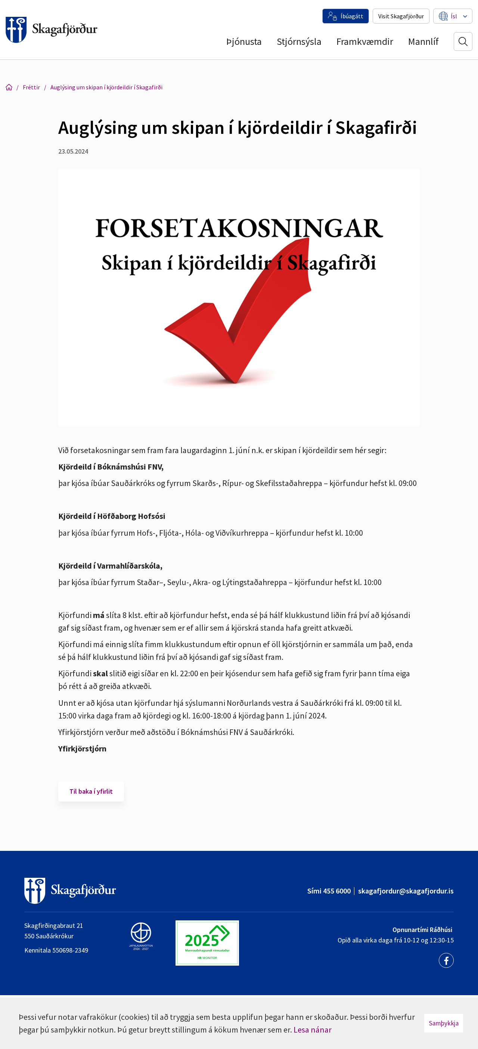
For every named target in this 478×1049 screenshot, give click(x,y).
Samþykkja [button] (444, 1023)
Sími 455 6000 (329, 890)
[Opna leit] (463, 41)
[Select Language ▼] (454, 16)
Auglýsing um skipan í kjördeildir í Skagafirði (106, 87)
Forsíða (9, 87)
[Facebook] (446, 960)
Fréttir (31, 87)
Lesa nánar (313, 1029)
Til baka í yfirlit (91, 791)
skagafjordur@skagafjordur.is (406, 890)
